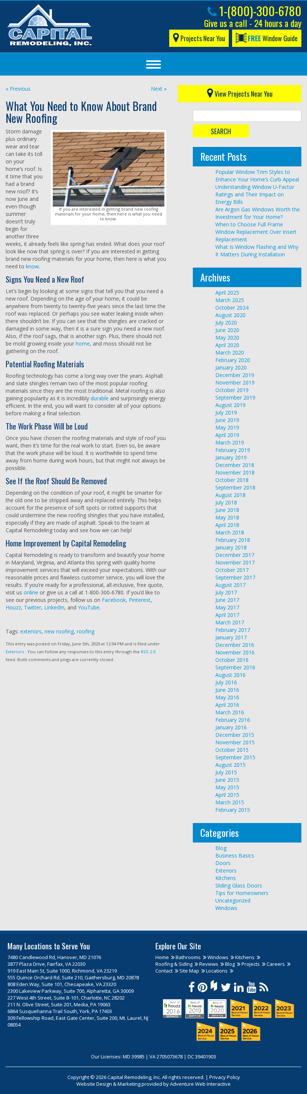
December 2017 (234, 554)
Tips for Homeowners (241, 892)
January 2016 (231, 727)
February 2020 (232, 360)
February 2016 (232, 719)
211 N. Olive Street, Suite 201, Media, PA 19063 (58, 1004)
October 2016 (232, 659)
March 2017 (229, 622)
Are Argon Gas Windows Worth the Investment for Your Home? (257, 213)
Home (162, 957)
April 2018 (227, 524)
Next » (159, 88)
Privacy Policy (224, 1077)
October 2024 (232, 307)
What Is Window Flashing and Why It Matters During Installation (256, 250)
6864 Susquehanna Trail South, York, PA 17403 (59, 1011)
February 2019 (232, 449)
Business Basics (234, 855)
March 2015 (229, 802)
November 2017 (235, 562)
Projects (250, 964)
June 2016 (227, 689)
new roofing (59, 631)
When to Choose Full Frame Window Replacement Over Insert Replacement (256, 232)
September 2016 (235, 667)
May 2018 (227, 517)
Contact (164, 970)
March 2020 (229, 352)
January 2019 (231, 457)
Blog (221, 848)
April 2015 (227, 794)
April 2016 (227, 704)
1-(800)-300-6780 (259, 10)
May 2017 (227, 607)
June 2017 (227, 599)
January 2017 (231, 637)
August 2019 (230, 405)
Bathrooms (188, 957)
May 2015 (227, 787)
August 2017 (230, 584)
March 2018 (229, 532)
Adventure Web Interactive (200, 1084)
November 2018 (235, 472)
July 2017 (226, 592)
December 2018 (234, 464)
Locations (217, 970)
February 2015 (232, 809)
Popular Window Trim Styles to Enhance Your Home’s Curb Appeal (257, 175)
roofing (85, 631)
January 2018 (231, 547)
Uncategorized (232, 900)
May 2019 (227, 427)
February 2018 (232, 539)
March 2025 (229, 300)
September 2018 (235, 487)
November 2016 (235, 652)
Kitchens (225, 877)
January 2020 (231, 367)
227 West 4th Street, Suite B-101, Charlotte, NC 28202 (66, 997)
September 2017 (235, 577)
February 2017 (232, 629)
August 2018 (230, 494)
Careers (276, 964)
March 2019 (229, 442)
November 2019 (235, 382)
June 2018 (227, 509)
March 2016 (229, 712)
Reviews (208, 964)
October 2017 (232, 569)
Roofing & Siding (173, 964)
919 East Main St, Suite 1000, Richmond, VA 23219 (62, 970)
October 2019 (232, 390)
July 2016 (226, 682)
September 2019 (235, 397)
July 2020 (226, 322)
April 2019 (227, 434)
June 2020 (227, 330)
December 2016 (234, 644)
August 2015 (230, 764)
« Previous (18, 88)
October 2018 (232, 479)
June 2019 (227, 420)
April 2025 (227, 292)
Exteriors (15, 651)
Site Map (189, 970)
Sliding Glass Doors (238, 885)
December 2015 (234, 734)
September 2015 (235, 757)
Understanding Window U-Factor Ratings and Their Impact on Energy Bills (254, 194)
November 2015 (235, 742)
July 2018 (226, 502)
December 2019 (234, 375)
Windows (226, 907)
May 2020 (227, 337)
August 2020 (230, 315)
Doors (223, 863)
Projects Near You (202, 38)
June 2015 (227, 779)
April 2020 (227, 345)
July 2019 (226, 412)
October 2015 (232, 749)
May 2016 (227, 697)
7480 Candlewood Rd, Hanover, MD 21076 (54, 957)
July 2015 (226, 772)
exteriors (31, 631)
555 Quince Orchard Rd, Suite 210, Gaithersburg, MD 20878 (73, 977)
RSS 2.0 (148, 651)
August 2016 (230, 674)
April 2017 (227, 614)
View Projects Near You (243, 94)
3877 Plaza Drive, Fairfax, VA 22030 (46, 964)
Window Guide (273, 38)
